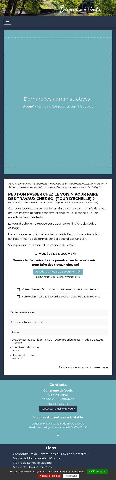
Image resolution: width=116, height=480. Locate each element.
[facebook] (58, 435)
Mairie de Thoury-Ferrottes (32, 467)
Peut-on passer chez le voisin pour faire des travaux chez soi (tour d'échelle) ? (54, 187)
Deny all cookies (51, 476)
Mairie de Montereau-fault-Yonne (36, 458)
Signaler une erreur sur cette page (83, 367)
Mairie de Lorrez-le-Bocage (32, 462)
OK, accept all (98, 471)
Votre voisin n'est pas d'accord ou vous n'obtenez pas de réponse (58, 297)
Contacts (58, 385)
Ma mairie (43, 106)
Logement (40, 183)
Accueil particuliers (19, 183)
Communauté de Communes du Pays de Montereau (51, 454)
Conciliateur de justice (25, 347)
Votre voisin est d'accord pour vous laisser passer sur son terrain (57, 289)
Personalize (71, 476)
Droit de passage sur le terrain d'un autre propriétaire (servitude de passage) (58, 339)
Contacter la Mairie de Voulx (58, 408)
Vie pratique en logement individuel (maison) (77, 183)
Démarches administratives (73, 106)
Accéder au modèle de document (58, 272)
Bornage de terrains (24, 355)
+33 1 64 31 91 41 (58, 403)
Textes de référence (22, 312)
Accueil (28, 106)
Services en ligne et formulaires (29, 322)
